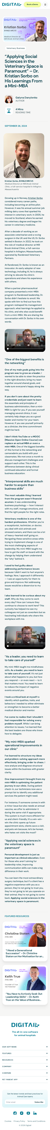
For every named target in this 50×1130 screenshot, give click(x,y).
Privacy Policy (19, 1121)
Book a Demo (32, 4)
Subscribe (39, 1102)
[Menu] (45, 4)
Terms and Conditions (36, 1121)
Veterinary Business (16, 48)
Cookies (8, 1121)
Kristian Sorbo (35, 198)
